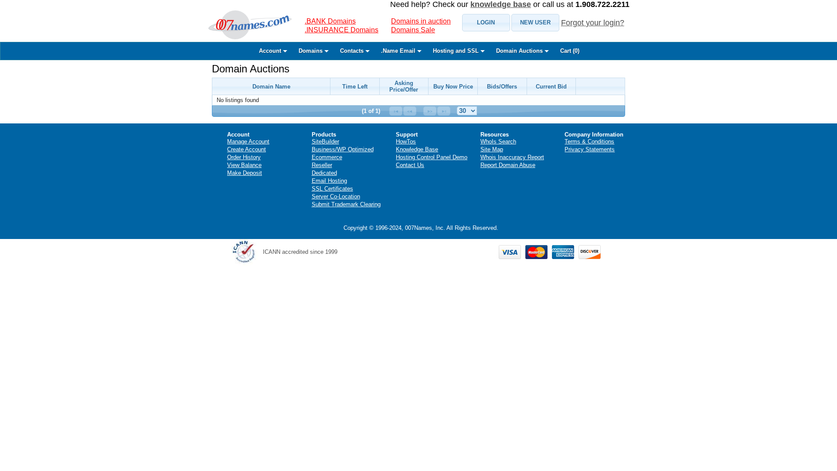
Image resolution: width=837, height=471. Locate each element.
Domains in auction (421, 21)
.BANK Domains (330, 21)
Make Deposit (244, 173)
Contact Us (410, 165)
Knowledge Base (417, 149)
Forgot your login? (592, 22)
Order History (244, 157)
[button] (486, 22)
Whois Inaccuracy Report (512, 157)
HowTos (406, 141)
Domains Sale (413, 30)
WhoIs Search (498, 141)
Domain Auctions (250, 69)
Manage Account (248, 141)
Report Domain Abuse (507, 165)
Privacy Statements (590, 149)
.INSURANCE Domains (341, 30)
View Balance (244, 165)
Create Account (246, 149)
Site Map (491, 149)
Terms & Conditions (589, 141)
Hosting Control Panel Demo (431, 157)
